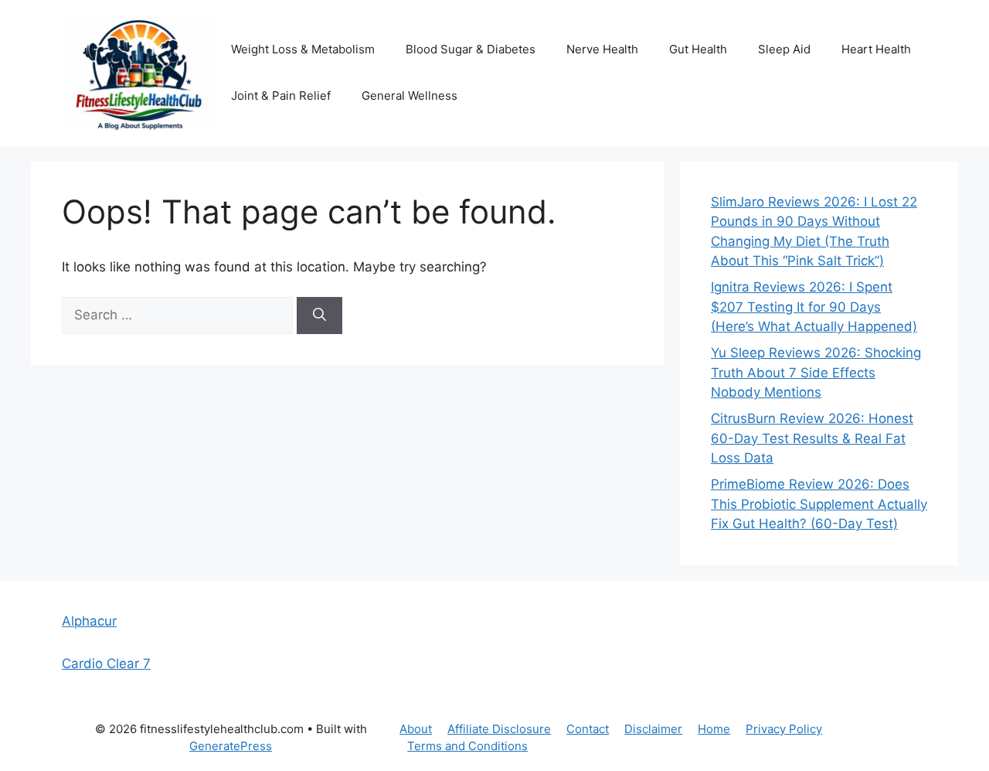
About (415, 729)
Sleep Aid (784, 49)
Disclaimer (653, 729)
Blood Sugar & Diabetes (470, 49)
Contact (587, 729)
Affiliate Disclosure (499, 729)
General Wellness (409, 95)
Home (714, 729)
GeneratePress (230, 746)
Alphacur (89, 621)
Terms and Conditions (467, 746)
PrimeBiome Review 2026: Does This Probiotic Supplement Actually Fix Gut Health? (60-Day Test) (819, 503)
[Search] (319, 315)
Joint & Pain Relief (281, 95)
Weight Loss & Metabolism (303, 49)
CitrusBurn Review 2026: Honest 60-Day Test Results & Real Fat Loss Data (812, 438)
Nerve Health (602, 49)
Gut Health (698, 49)
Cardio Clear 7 (106, 663)
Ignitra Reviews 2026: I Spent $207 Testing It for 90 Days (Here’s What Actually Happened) (814, 306)
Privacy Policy (784, 729)
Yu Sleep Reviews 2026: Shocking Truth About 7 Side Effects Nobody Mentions (816, 372)
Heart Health (876, 49)
